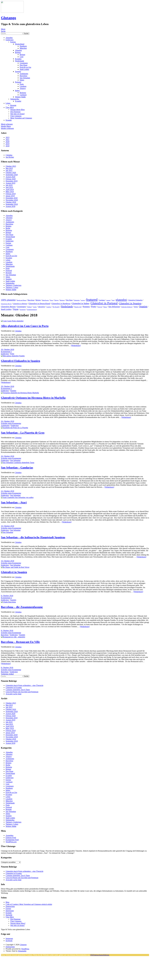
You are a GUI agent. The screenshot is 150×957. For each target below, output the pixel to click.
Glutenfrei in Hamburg (60, 303)
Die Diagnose (15, 112)
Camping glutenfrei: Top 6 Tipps (18, 690)
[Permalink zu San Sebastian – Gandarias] (17, 463)
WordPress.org (11, 842)
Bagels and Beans (21, 300)
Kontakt (9, 120)
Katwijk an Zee (25, 67)
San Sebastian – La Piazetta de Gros (22, 432)
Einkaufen (77, 300)
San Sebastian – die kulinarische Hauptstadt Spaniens (33, 537)
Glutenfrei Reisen (8, 306)
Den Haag (23, 65)
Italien (17, 91)
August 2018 (10, 206)
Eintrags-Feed (11, 838)
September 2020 (12, 175)
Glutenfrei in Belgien (20, 304)
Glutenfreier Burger (6, 303)
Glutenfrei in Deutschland (39, 303)
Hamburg (23, 46)
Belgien (18, 52)
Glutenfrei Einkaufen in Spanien (20, 360)
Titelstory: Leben (12, 287)
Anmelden (9, 835)
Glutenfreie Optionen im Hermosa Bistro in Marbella (33, 397)
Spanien (18, 71)
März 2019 (10, 192)
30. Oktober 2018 (7, 349)
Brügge (22, 55)
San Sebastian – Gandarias (17, 467)
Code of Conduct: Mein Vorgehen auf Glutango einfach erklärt (29, 904)
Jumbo (35, 306)
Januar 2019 (10, 196)
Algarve (23, 88)
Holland (29, 306)
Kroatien (18, 59)
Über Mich (10, 107)
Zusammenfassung (32, 309)
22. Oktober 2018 (7, 491)
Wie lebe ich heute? (17, 114)
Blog (7, 902)
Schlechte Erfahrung (126, 306)
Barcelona (23, 76)
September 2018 (12, 204)
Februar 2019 (11, 194)
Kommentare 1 (6, 352)
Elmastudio (22, 951)
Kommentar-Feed (12, 840)
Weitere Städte (20, 97)
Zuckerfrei (23, 309)
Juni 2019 (9, 187)
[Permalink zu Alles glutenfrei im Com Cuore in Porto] (12, 321)
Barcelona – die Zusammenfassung (22, 607)
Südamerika (14, 99)
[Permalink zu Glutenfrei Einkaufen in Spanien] (13, 356)
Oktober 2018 (11, 202)
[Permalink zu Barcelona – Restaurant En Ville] (13, 637)
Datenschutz (10, 906)
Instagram (9, 938)
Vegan (15, 309)
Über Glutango (15, 116)
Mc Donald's (56, 306)
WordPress (25, 949)
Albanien (18, 50)
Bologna (23, 93)
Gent (21, 57)
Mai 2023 (9, 168)
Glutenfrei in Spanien (130, 303)
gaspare (108, 300)
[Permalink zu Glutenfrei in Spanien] (15, 567)
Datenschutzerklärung (101, 955)
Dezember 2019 (11, 181)
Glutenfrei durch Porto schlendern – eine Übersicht (24, 685)
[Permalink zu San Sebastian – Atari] (17, 497)
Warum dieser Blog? (17, 923)
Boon (51, 300)
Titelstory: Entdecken (13, 285)
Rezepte (13, 105)
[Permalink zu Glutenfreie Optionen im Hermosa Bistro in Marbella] (20, 393)
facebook (9, 941)
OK (91, 955)
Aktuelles (9, 38)
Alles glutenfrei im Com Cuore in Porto (25, 325)
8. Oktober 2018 (7, 596)
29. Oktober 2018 (7, 386)
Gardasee (23, 95)
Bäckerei (62, 300)
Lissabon (23, 86)
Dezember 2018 (11, 198)
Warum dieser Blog (17, 110)
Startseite (9, 915)
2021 (7, 140)
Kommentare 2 (6, 388)
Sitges (22, 80)
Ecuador (18, 101)
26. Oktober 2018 (7, 421)
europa (83, 300)
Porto (22, 84)
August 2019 (10, 183)
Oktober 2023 (11, 166)
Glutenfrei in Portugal (104, 303)
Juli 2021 (9, 170)
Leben (8, 103)
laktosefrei (41, 307)
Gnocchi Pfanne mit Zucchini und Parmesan (22, 692)
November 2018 (12, 200)
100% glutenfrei (8, 300)
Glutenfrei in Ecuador (14, 688)
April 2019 (10, 189)
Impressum (10, 911)
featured (92, 299)
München (23, 48)
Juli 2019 (9, 185)
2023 (7, 137)
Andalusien (24, 74)
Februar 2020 (11, 179)
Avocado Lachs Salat (13, 694)
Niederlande (19, 61)
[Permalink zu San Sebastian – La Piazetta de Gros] (14, 428)
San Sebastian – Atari (14, 502)
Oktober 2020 (11, 173)
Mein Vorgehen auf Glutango (21, 118)
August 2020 (10, 177)
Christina (18, 331)
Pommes (86, 306)
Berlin (8, 228)
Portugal (18, 82)
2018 (7, 146)
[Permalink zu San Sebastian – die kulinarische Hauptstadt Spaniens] (7, 532)
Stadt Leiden (24, 69)
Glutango (8, 18)
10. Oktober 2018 (7, 526)
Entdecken (9, 40)
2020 (7, 142)
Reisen (105, 306)
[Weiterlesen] (76, 345)
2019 (7, 144)
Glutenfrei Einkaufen (135, 300)
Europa (13, 42)
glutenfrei (121, 299)
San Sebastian (25, 78)
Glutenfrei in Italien (80, 303)
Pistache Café (77, 306)
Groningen (24, 63)
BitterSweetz (45, 300)
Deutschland (19, 44)
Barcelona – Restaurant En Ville (20, 641)
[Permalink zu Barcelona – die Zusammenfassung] (8, 602)
